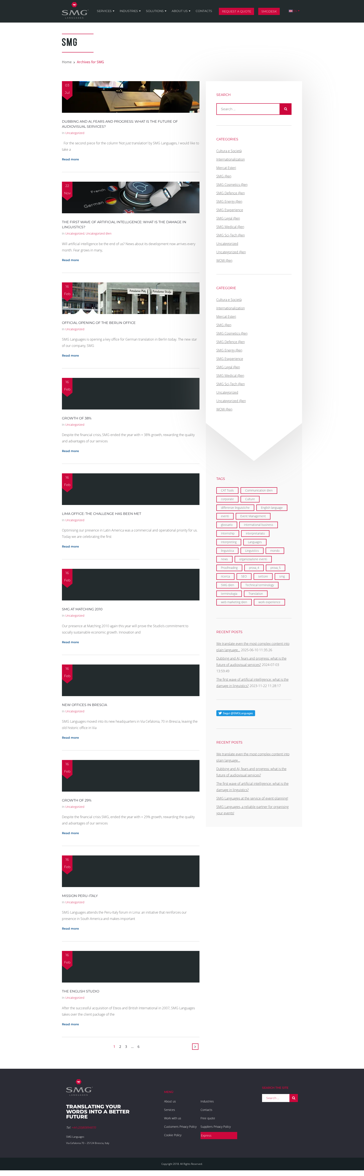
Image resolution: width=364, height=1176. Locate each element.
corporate (227, 499)
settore (263, 576)
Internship (227, 533)
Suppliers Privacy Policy (216, 1127)
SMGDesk (269, 11)
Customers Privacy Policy (180, 1127)
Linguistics (252, 551)
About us (180, 11)
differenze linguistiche (235, 508)
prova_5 (275, 568)
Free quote (208, 1118)
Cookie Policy (172, 1135)
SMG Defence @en (230, 193)
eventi (225, 516)
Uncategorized (74, 133)
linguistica (227, 551)
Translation (256, 594)
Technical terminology (259, 585)
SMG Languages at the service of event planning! (252, 798)
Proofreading (229, 568)
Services (104, 11)
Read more (70, 159)
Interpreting (229, 542)
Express (206, 1135)
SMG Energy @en (229, 201)
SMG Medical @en (230, 226)
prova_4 (254, 568)
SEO (244, 576)
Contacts (204, 11)
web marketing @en (234, 602)
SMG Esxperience (229, 210)
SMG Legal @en (228, 218)
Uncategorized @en (98, 233)
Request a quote (236, 11)
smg (282, 576)
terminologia (229, 594)
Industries (129, 11)
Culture (250, 499)
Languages (255, 542)
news (224, 559)
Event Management (253, 516)
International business (258, 525)
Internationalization (230, 159)
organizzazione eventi (253, 559)
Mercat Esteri (226, 167)
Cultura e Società (229, 151)
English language (272, 508)
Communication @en (259, 490)
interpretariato (255, 533)
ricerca (225, 576)
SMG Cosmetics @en (232, 184)
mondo (275, 551)
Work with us (172, 1118)
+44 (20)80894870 (83, 1127)
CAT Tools (227, 490)
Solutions (155, 11)
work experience (269, 602)
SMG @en (223, 176)
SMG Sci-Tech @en (230, 235)
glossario (227, 525)
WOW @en (224, 260)
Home (67, 62)
